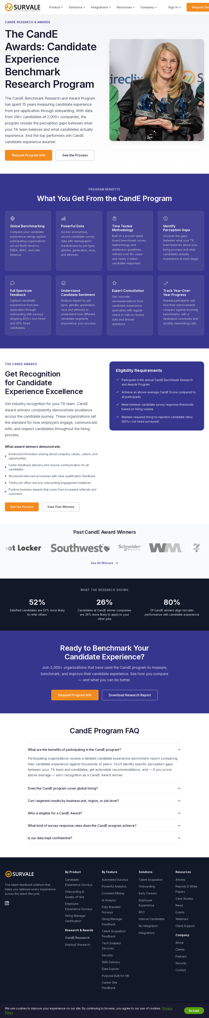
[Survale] (20, 874)
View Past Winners (60, 506)
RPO (142, 912)
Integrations (147, 933)
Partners (181, 956)
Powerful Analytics (114, 886)
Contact (181, 970)
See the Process (75, 155)
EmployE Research (77, 944)
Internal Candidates (152, 919)
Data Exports (110, 969)
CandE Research (77, 937)
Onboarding (147, 886)
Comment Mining (113, 893)
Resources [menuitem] (124, 7)
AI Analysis (109, 900)
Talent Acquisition (150, 879)
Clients (180, 949)
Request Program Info (28, 155)
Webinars (182, 919)
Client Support (185, 926)
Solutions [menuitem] (75, 7)
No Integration (148, 926)
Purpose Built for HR (115, 975)
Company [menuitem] (147, 7)
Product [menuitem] (54, 7)
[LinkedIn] (7, 903)
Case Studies (184, 898)
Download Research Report (130, 695)
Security (107, 955)
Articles (180, 879)
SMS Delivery (111, 962)
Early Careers (148, 893)
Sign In (173, 7)
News (179, 905)
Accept (194, 1010)
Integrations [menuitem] (99, 7)
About (179, 942)
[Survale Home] (22, 7)
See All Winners (102, 563)
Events (180, 912)
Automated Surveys (115, 879)
